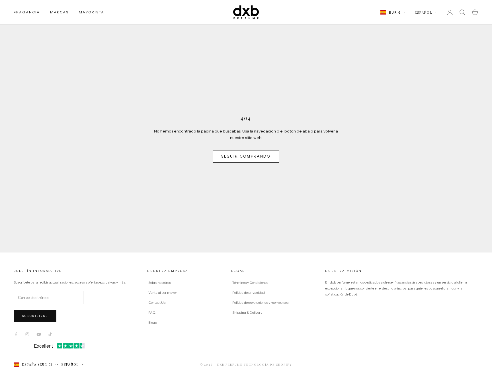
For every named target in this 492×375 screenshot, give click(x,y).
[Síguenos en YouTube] (38, 334)
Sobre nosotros (159, 282)
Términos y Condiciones (250, 282)
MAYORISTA (91, 12)
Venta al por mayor (162, 292)
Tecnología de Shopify (268, 364)
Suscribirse (35, 316)
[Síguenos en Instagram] (27, 334)
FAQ (151, 312)
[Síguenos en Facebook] (16, 334)
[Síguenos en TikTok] (50, 334)
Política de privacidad (248, 292)
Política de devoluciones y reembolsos (260, 302)
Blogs (152, 322)
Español (423, 12)
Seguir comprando (245, 156)
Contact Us (156, 302)
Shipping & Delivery (247, 312)
